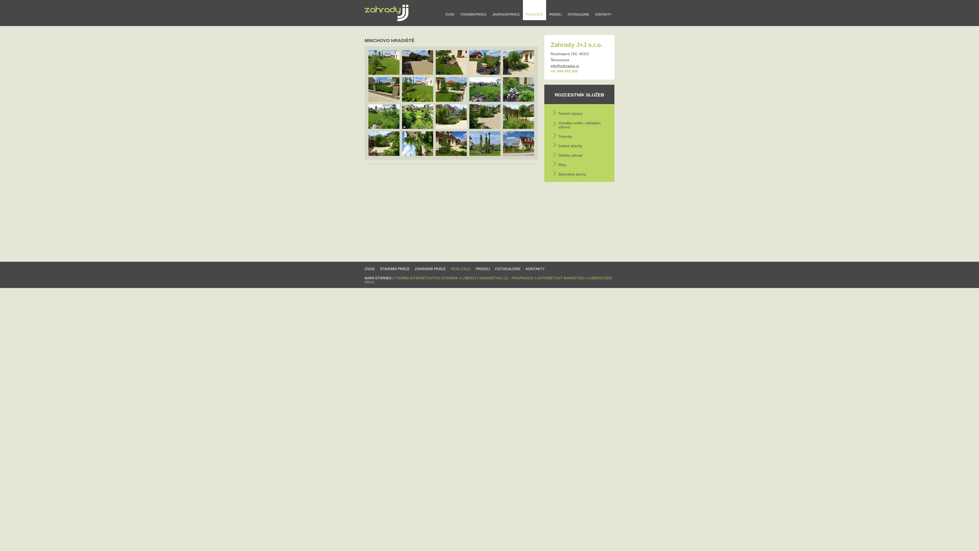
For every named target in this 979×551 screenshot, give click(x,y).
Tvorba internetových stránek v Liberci (435, 278)
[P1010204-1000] (484, 89)
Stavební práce (473, 14)
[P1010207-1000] (417, 116)
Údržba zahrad (570, 155)
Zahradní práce (506, 14)
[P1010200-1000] (417, 89)
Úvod (449, 14)
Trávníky (565, 136)
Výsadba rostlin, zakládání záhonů (579, 125)
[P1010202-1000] (451, 89)
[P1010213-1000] (451, 116)
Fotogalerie (578, 14)
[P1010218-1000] (518, 116)
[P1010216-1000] (484, 116)
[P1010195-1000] (484, 62)
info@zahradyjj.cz (565, 66)
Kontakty (603, 14)
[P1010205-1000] (518, 89)
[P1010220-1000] (384, 143)
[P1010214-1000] (417, 62)
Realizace (534, 14)
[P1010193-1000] (451, 62)
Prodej (555, 14)
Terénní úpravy (570, 113)
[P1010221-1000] (417, 143)
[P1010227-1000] (484, 143)
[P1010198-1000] (384, 89)
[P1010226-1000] (451, 143)
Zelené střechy (570, 146)
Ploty (562, 165)
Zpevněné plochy (572, 174)
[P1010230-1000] (518, 143)
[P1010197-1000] (518, 62)
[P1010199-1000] (384, 62)
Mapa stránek (378, 278)
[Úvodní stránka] (387, 21)
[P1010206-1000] (384, 116)
